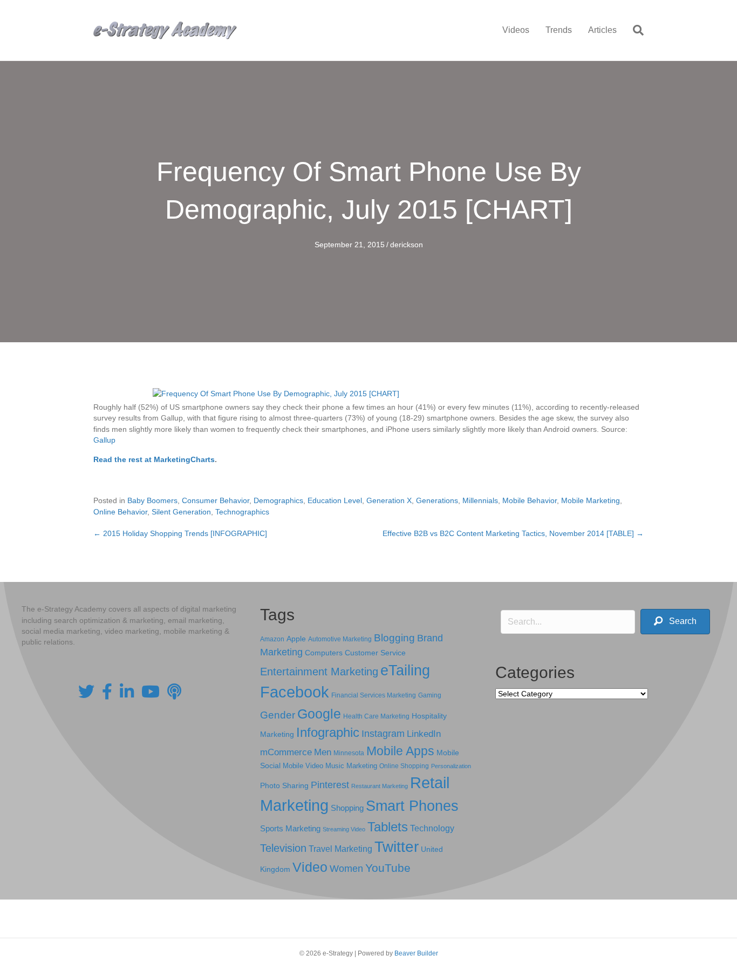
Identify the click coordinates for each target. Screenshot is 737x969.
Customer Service (375, 652)
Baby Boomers (152, 500)
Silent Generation (181, 511)
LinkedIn (424, 733)
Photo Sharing (284, 785)
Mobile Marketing (590, 500)
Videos (515, 30)
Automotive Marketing (340, 639)
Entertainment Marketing (319, 671)
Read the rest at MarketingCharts (154, 459)
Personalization (451, 766)
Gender (277, 715)
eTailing (405, 670)
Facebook (294, 692)
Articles (602, 30)
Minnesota (348, 752)
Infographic (327, 733)
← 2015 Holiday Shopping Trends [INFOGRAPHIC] (180, 533)
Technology (432, 828)
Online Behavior (120, 511)
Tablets (387, 826)
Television (283, 848)
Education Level (335, 500)
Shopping (347, 808)
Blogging (394, 637)
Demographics (278, 500)
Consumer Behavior (215, 500)
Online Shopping (404, 766)
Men (322, 752)
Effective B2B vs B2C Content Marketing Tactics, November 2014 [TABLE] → (513, 533)
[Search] (634, 30)
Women (346, 868)
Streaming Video (344, 829)
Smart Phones (412, 806)
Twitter (396, 846)
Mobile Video (303, 766)
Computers (324, 652)
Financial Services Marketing (373, 695)
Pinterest (330, 785)
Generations (437, 500)
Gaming (429, 695)
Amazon (272, 639)
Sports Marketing (290, 828)
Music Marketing (351, 766)
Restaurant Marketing (379, 786)
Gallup (104, 440)
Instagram (383, 733)
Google (319, 713)
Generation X (389, 500)
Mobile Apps (400, 751)
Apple (296, 638)
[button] (675, 621)
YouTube (388, 868)
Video (309, 867)
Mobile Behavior (529, 500)
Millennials (480, 500)
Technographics (242, 511)
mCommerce (286, 752)
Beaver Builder (416, 953)
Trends (558, 30)
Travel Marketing (340, 848)
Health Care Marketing (376, 716)
